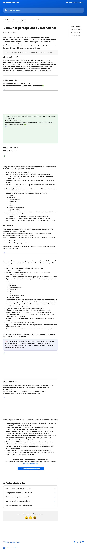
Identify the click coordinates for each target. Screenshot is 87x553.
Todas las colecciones (10, 20)
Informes (40, 20)
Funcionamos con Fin (11, 548)
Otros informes (75, 35)
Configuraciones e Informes (27, 20)
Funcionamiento (76, 32)
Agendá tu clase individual (74, 2)
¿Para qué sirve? (75, 26)
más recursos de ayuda (30, 464)
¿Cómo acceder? (76, 29)
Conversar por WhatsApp (30, 468)
